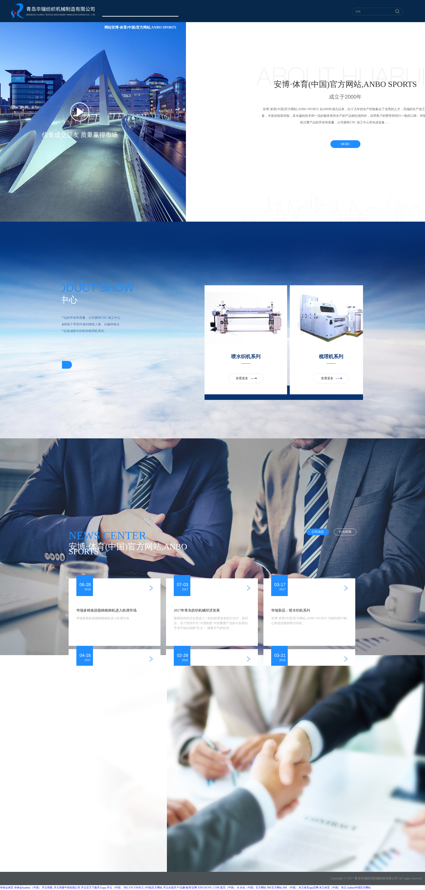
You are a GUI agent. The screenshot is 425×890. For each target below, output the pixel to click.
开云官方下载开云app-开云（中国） (102, 887)
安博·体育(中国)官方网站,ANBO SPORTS (274, 27)
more (345, 144)
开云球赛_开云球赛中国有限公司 (61, 887)
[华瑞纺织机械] (53, 10)
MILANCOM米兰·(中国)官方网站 (143, 887)
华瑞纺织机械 (370, 878)
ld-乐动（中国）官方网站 (251, 887)
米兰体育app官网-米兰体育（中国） (319, 887)
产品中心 (222, 27)
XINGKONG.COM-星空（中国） (217, 887)
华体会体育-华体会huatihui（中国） (20, 887)
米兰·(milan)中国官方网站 (356, 887)
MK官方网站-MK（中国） (282, 887)
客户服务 (326, 27)
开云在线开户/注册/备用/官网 (180, 887)
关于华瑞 (196, 27)
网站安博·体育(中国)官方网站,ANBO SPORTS (140, 27)
